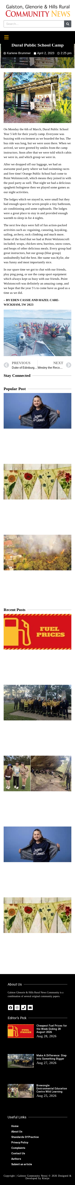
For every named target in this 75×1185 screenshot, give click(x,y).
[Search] (67, 24)
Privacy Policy (19, 1142)
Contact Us (18, 1153)
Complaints (18, 1147)
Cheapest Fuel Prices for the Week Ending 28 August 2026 (51, 1029)
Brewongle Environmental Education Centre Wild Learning (51, 1088)
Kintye (46, 1178)
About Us (16, 1131)
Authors (16, 1158)
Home (14, 1126)
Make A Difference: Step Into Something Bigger (51, 1057)
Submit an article (21, 1164)
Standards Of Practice (25, 1137)
